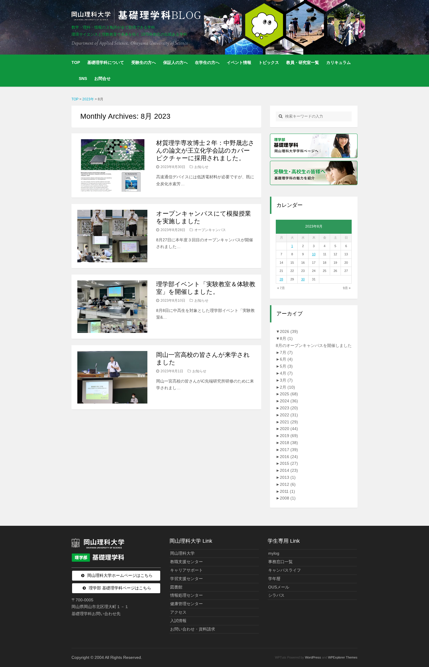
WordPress (313, 657)
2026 (289, 331)
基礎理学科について (105, 62)
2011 (287, 491)
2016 (289, 456)
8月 (286, 338)
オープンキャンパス (210, 230)
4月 (286, 373)
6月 (286, 359)
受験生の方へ (143, 62)
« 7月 (281, 288)
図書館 (176, 587)
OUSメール (278, 587)
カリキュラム (338, 62)
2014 (289, 470)
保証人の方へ (175, 62)
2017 (289, 449)
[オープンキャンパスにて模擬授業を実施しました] (112, 236)
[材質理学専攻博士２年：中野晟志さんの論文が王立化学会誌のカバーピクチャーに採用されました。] (112, 165)
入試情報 (178, 620)
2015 (289, 463)
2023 (289, 408)
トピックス (269, 62)
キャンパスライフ (284, 570)
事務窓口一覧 (280, 561)
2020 (289, 428)
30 (303, 279)
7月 (286, 352)
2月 (287, 387)
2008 (288, 498)
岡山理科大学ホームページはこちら (120, 575)
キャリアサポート (186, 570)
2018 (289, 442)
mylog (273, 553)
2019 (289, 435)
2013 (288, 477)
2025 (289, 394)
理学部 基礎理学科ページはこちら (120, 588)
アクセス (178, 612)
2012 (288, 484)
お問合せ (102, 78)
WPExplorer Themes (343, 657)
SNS (83, 78)
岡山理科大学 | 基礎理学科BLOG (137, 16)
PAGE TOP (414, 642)
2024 (289, 401)
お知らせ (201, 167)
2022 (289, 415)
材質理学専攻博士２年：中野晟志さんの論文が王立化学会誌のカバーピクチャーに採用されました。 (205, 150)
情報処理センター (186, 595)
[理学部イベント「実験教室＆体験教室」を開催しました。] (112, 306)
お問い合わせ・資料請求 (192, 629)
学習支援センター (186, 578)
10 (313, 254)
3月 (286, 380)
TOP (76, 62)
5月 (286, 366)
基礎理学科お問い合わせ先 (96, 613)
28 (281, 279)
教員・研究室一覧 (302, 62)
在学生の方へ (207, 62)
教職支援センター (186, 561)
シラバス (276, 595)
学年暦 (274, 578)
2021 (289, 422)
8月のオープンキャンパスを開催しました (314, 345)
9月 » (346, 288)
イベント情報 (239, 62)
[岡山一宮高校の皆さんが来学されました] (112, 377)
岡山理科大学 (182, 553)
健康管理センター (186, 603)
